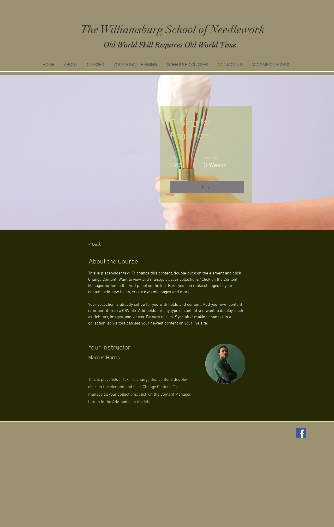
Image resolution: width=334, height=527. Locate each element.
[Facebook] (301, 433)
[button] (95, 64)
